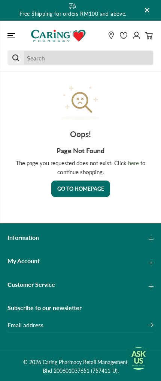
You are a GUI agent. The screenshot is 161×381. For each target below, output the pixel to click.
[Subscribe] (151, 325)
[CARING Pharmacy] (58, 35)
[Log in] (136, 35)
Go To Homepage (80, 188)
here (133, 163)
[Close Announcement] (147, 10)
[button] (11, 36)
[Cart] (149, 35)
